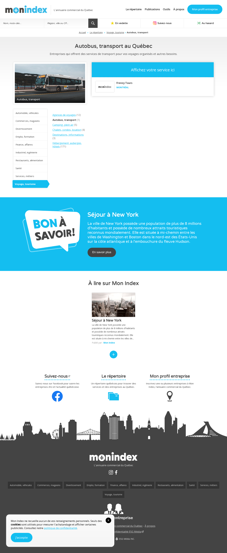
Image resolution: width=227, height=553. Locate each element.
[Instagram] (111, 472)
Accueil (82, 32)
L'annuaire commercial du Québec (123, 526)
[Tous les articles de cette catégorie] (113, 354)
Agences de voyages (64, 115)
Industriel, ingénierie (26, 152)
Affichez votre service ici (152, 70)
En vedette (121, 23)
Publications (152, 9)
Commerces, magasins (28, 120)
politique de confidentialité (60, 528)
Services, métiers (25, 176)
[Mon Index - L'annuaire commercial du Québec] (26, 9)
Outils (166, 9)
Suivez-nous (164, 23)
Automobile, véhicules (27, 112)
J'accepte (21, 538)
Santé (19, 168)
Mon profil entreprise (205, 9)
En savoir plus (101, 252)
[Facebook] (116, 472)
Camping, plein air (63, 125)
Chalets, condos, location (67, 130)
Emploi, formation (25, 136)
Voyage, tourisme (115, 32)
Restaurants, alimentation (29, 160)
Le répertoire (134, 9)
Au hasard (207, 23)
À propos (178, 9)
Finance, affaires (24, 144)
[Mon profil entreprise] (113, 512)
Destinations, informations (68, 134)
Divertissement (24, 128)
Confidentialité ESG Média (126, 531)
